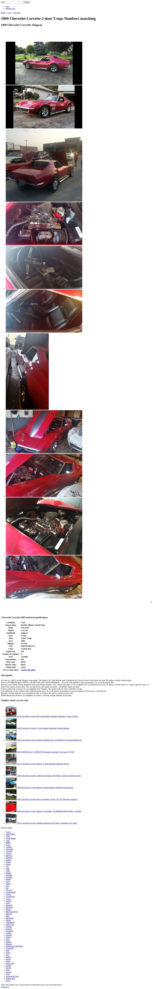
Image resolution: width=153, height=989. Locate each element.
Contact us (5, 987)
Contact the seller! (28, 670)
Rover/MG (10, 948)
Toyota (8, 972)
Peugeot (9, 929)
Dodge (8, 862)
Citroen (8, 853)
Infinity (8, 879)
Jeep (7, 886)
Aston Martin (11, 838)
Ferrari (8, 864)
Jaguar (8, 884)
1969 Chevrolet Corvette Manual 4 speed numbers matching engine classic (44, 788)
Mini (7, 916)
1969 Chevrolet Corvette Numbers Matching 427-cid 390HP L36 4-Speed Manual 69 (49, 740)
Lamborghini (11, 892)
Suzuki (8, 968)
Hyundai (9, 877)
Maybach (9, 907)
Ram (7, 940)
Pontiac (8, 933)
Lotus (8, 903)
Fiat (7, 866)
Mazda (8, 909)
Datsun (8, 860)
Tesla (8, 970)
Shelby (8, 957)
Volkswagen (10, 978)
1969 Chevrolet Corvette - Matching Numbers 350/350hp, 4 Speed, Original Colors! (48, 776)
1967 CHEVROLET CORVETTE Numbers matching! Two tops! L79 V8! (45, 752)
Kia (7, 888)
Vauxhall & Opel (12, 976)
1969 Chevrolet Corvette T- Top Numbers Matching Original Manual (42, 728)
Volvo (8, 981)
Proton (8, 938)
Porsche (9, 935)
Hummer (9, 875)
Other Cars (10, 925)
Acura (8, 832)
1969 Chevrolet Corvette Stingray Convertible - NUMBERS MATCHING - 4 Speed (48, 811)
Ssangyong (10, 963)
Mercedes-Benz (12, 912)
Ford (7, 869)
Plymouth (9, 931)
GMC (8, 871)
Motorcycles (10, 9)
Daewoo (9, 856)
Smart (8, 961)
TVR (8, 974)
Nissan (8, 920)
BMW (8, 843)
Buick (8, 845)
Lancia (8, 894)
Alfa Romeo (10, 834)
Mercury (9, 914)
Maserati (9, 905)
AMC (8, 836)
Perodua (9, 927)
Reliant (8, 942)
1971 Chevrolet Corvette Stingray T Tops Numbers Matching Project (42, 764)
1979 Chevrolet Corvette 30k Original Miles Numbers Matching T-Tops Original (47, 716)
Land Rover (10, 897)
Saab (7, 950)
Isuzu (8, 881)
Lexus (8, 899)
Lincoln (9, 901)
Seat (7, 955)
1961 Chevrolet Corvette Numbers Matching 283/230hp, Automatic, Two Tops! (46, 823)
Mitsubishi (10, 918)
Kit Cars (9, 890)
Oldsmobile (10, 922)
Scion (8, 953)
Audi (8, 840)
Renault (9, 944)
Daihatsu (9, 858)
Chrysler (9, 851)
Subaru (8, 966)
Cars (7, 6)
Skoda (8, 959)
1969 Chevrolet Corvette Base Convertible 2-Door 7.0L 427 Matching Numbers (46, 799)
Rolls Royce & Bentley (14, 946)
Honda (8, 873)
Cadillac (9, 847)
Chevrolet (9, 849)
